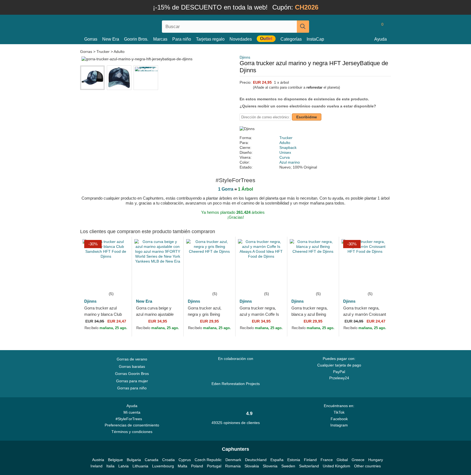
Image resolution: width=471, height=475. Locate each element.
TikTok (339, 412)
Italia (110, 466)
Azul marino (289, 162)
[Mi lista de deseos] (370, 26)
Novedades (241, 39)
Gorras (90, 39)
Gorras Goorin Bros (132, 373)
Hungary (375, 460)
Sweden (288, 466)
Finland (310, 460)
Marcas (160, 39)
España (276, 460)
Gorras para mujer (132, 381)
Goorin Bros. (136, 39)
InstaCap (315, 39)
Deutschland (256, 460)
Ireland (96, 466)
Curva (284, 157)
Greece (358, 460)
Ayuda (380, 39)
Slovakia (251, 466)
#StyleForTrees (130, 419)
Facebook (339, 419)
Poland (197, 466)
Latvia (123, 466)
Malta (182, 466)
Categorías (291, 39)
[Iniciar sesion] (359, 26)
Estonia (293, 460)
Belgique (115, 460)
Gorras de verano (132, 359)
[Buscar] (303, 26)
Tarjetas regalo (210, 39)
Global (342, 460)
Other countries (367, 466)
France (327, 460)
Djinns (245, 57)
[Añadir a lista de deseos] (119, 282)
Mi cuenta (131, 412)
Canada (151, 460)
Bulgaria (134, 460)
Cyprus (185, 460)
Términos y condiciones (131, 431)
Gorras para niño (132, 388)
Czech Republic (208, 460)
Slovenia (270, 466)
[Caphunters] (132, 25)
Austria (98, 460)
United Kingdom (336, 466)
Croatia (168, 460)
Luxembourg (163, 466)
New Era (110, 39)
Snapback (288, 147)
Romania (233, 466)
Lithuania (140, 466)
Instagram (339, 425)
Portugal (214, 466)
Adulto (119, 51)
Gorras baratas (132, 366)
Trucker (103, 51)
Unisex (285, 152)
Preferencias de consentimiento (132, 425)
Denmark (233, 460)
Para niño (181, 39)
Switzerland (309, 466)
